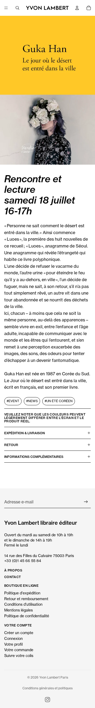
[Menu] (6, 8)
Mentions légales (18, 610)
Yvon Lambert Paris (53, 677)
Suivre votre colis (18, 655)
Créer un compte (18, 632)
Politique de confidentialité (26, 616)
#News (32, 401)
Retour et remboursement (26, 598)
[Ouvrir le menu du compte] (77, 8)
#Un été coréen (59, 401)
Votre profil (13, 644)
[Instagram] (47, 699)
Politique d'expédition (22, 593)
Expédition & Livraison (24, 433)
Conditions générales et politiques (47, 688)
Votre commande (18, 650)
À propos (13, 570)
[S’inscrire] (86, 502)
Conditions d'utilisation (23, 604)
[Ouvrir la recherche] (17, 8)
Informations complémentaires (33, 457)
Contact (12, 577)
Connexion (13, 638)
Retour (11, 445)
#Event (13, 401)
